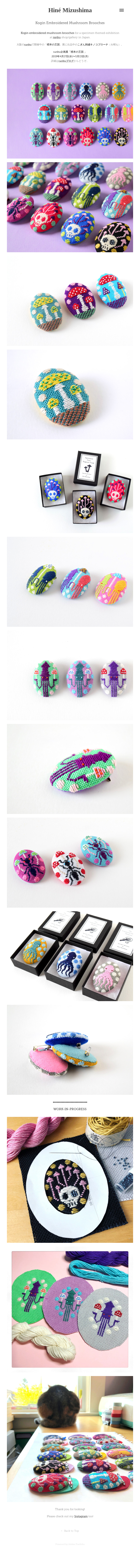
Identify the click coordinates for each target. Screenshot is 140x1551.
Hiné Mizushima (70, 10)
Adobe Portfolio (76, 1544)
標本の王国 (53, 44)
